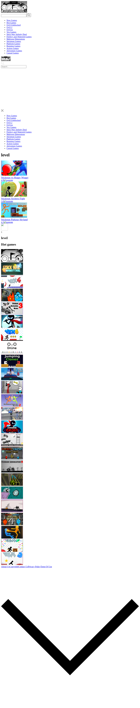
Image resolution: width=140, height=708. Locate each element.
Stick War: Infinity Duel (17, 34)
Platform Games (13, 44)
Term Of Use (46, 566)
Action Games (13, 48)
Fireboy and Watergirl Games (19, 37)
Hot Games (11, 23)
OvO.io (10, 30)
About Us (5, 566)
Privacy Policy (34, 566)
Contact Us (23, 566)
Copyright (14, 566)
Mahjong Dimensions (16, 39)
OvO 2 (9, 27)
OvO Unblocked (14, 25)
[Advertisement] (70, 88)
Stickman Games (14, 41)
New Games (12, 20)
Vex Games (11, 32)
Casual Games (13, 53)
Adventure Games (14, 51)
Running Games (13, 46)
